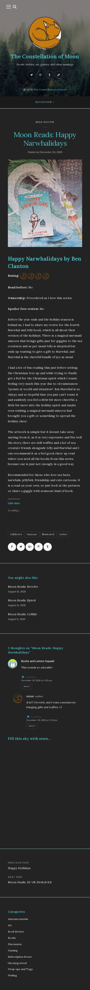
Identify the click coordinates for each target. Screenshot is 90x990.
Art (10, 925)
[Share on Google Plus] (30, 547)
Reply (27, 686)
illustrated (48, 534)
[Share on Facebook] (12, 547)
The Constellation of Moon (45, 56)
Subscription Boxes (20, 956)
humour (32, 534)
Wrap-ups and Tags (20, 969)
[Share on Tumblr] (47, 547)
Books (12, 937)
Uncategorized (17, 963)
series (63, 534)
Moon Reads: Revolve (23, 587)
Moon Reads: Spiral (22, 600)
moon (30, 696)
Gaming (13, 950)
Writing (12, 975)
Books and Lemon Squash (37, 661)
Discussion (15, 944)
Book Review (45, 122)
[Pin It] (39, 547)
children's (16, 534)
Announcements (18, 919)
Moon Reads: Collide (22, 614)
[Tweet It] (21, 547)
